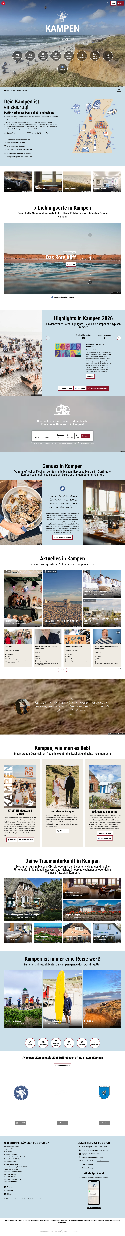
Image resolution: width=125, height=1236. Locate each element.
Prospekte (34, 1220)
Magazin (16, 157)
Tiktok (9, 1194)
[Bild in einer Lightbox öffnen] (68, 350)
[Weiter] (119, 338)
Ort (58, 437)
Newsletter (87, 1220)
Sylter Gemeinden (55, 1220)
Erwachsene (70, 437)
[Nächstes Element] (90, 282)
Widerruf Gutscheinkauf (112, 1220)
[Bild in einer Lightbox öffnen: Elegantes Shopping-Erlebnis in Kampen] (105, 787)
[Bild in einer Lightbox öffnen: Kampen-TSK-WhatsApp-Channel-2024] (94, 1192)
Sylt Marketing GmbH (11, 1220)
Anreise (37, 437)
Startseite (6, 90)
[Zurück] (48, 338)
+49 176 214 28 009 (16, 1179)
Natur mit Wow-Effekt (19, 142)
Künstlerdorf (22, 146)
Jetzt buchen (85, 436)
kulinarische (20, 153)
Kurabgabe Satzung (87, 1168)
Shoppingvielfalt (27, 150)
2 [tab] (90, 267)
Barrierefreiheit (62, 1222)
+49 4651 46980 (11, 1175)
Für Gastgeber (26, 1220)
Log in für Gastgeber (87, 1164)
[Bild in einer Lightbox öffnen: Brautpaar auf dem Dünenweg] (62, 786)
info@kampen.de (13, 1181)
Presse (20, 1220)
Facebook (9, 1187)
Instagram (10, 1190)
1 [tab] (90, 258)
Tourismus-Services (43, 1220)
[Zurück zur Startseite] (3, 3)
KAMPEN (6, 822)
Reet (29, 139)
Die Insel (13, 90)
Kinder (78, 437)
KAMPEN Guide (31, 831)
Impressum (94, 1220)
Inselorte (19, 90)
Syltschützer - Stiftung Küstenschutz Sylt (72, 1220)
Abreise (47, 437)
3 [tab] (90, 275)
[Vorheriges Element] (90, 235)
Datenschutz (101, 1220)
